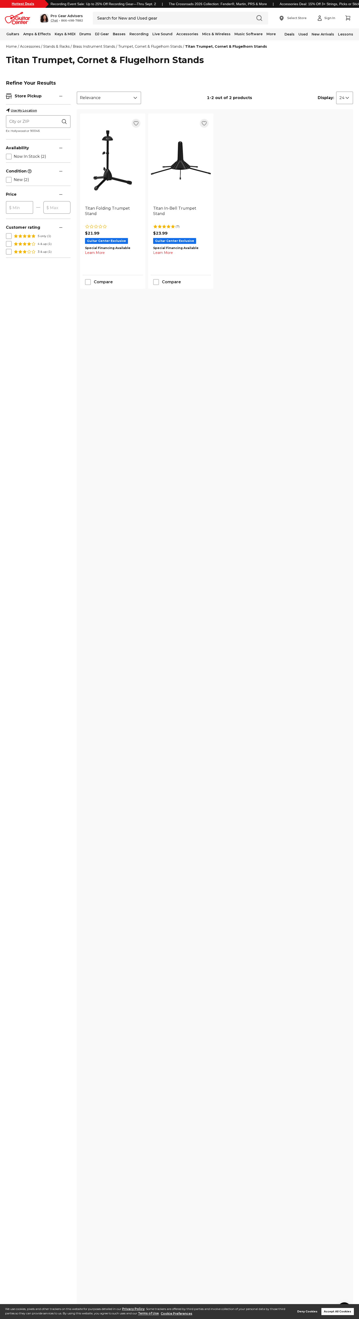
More (271, 34)
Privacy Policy (133, 1309)
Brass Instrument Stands (94, 46)
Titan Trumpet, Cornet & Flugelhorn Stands (226, 46)
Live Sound (162, 34)
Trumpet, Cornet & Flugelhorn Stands (150, 46)
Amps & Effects (37, 34)
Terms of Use (148, 1313)
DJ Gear (102, 34)
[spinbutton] (19, 207)
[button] (61, 18)
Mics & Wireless (216, 34)
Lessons (345, 34)
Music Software (248, 34)
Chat (54, 20)
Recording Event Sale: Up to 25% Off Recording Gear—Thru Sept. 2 (103, 4)
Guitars (12, 34)
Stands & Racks (56, 46)
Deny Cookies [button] (307, 1311)
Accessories (187, 34)
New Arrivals (323, 34)
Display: (326, 97)
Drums (85, 34)
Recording (138, 34)
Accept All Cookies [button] (337, 1311)
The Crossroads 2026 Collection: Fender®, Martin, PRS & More (218, 4)
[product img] (113, 160)
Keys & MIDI (65, 34)
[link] (112, 214)
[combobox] (109, 97)
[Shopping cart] (347, 18)
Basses (119, 34)
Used (303, 34)
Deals (290, 34)
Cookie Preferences (176, 1313)
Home (11, 46)
